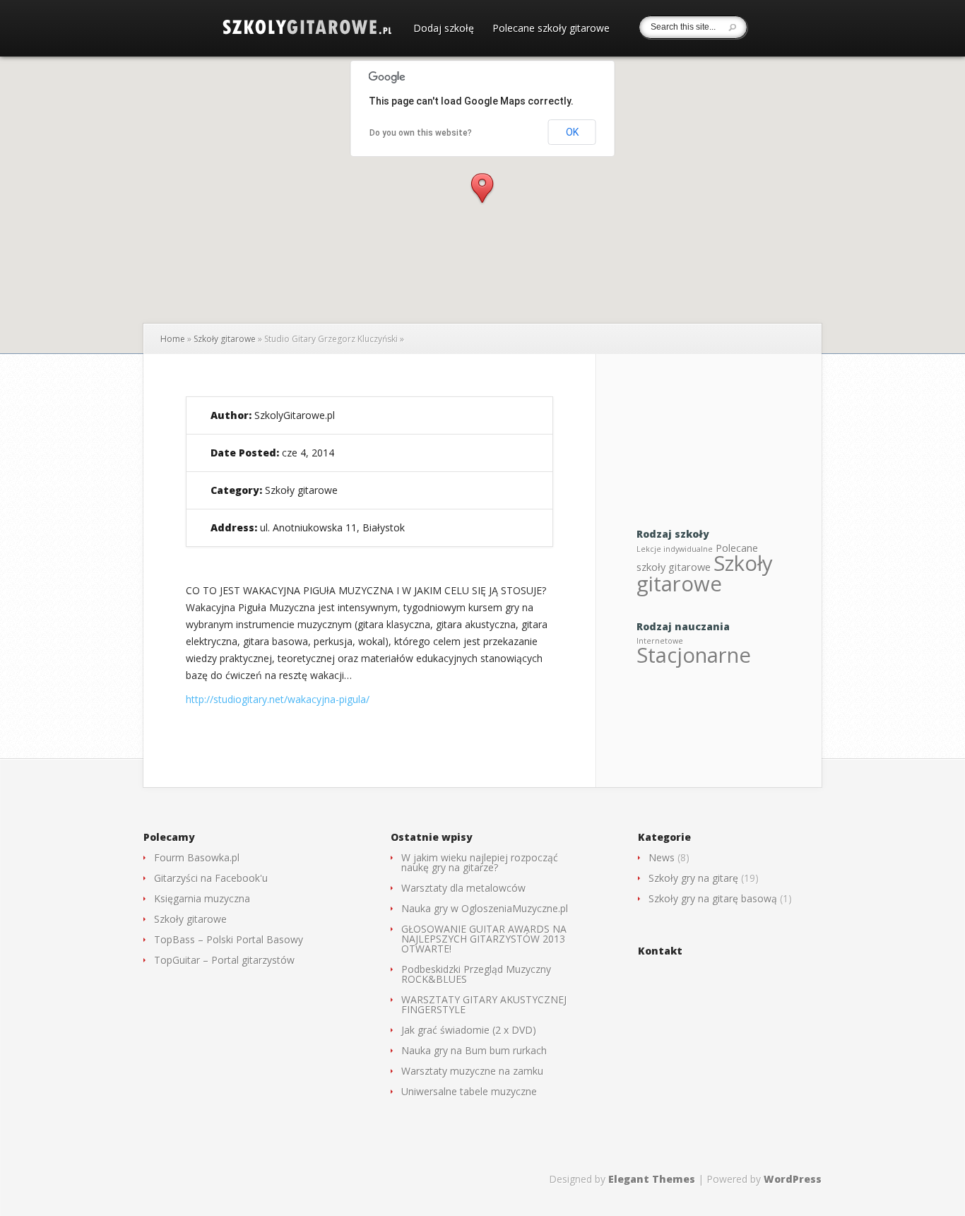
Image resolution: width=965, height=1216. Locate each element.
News (662, 857)
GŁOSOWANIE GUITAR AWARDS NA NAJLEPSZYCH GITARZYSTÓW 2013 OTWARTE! (484, 938)
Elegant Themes (651, 1179)
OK (572, 132)
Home (172, 339)
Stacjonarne (694, 655)
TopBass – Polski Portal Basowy (228, 939)
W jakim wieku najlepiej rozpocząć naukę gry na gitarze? (479, 862)
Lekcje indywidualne (675, 549)
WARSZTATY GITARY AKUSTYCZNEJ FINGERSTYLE (484, 1004)
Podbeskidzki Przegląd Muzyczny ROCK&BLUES (476, 974)
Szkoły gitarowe (225, 339)
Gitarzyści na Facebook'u (211, 878)
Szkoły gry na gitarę (693, 878)
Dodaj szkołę (443, 29)
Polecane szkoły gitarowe (551, 29)
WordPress (793, 1179)
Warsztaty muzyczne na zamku (472, 1071)
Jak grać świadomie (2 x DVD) (468, 1030)
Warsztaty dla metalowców (463, 888)
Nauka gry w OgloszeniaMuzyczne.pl (484, 908)
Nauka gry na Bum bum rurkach (474, 1050)
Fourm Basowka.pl (196, 857)
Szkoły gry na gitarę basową (713, 898)
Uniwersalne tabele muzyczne (469, 1091)
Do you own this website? (420, 133)
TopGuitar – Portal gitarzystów (224, 960)
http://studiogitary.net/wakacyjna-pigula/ (277, 699)
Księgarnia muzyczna (202, 898)
